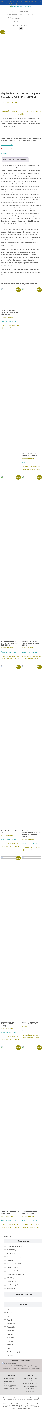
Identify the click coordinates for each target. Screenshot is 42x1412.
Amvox (11, 1327)
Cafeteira (11, 1260)
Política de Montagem (30, 1383)
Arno (10, 1341)
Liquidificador (19, 1)
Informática (11, 1281)
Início (1, 1)
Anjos (10, 1330)
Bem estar (11, 1250)
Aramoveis (11, 1338)
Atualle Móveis (13, 1352)
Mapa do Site (30, 1391)
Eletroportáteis (9, 1)
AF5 (9, 1313)
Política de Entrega (30, 1381)
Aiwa (9, 1320)
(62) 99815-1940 (14, 18)
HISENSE (11, 1278)
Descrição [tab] (7, 159)
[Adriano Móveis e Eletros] (21, 6)
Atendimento (30, 1388)
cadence (4, 153)
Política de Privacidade (30, 1378)
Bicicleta (11, 1253)
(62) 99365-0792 (14, 21)
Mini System (12, 1285)
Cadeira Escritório (14, 1257)
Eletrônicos (12, 1267)
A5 (9, 1309)
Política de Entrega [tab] (20, 159)
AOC (10, 1334)
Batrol (10, 1355)
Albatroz (11, 1323)
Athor (10, 1345)
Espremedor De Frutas (15, 1274)
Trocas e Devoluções (30, 1386)
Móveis (11, 1288)
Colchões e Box (14, 1264)
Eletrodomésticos (14, 1246)
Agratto (11, 1316)
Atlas (10, 1348)
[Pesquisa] (21, 28)
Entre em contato (7, 145)
